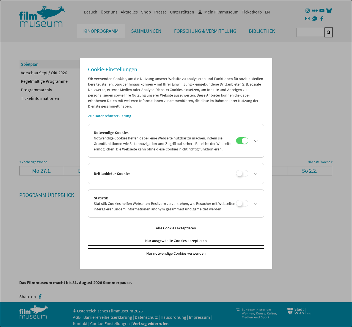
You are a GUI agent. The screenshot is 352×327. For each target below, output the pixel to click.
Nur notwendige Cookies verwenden (176, 253)
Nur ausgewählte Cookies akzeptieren (176, 240)
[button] (254, 141)
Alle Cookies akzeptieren (176, 228)
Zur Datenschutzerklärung (109, 115)
